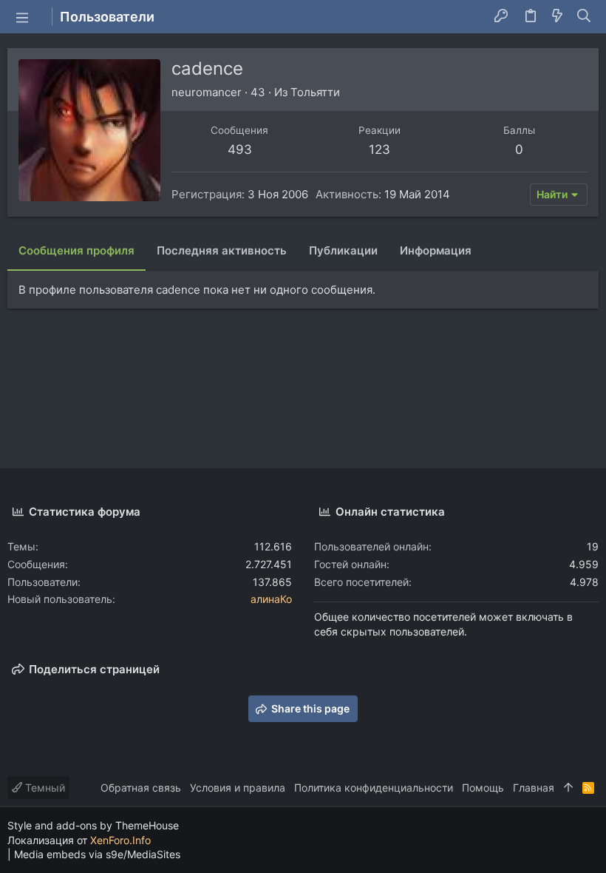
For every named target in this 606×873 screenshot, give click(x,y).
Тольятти (315, 92)
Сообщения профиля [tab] (76, 250)
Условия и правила (237, 787)
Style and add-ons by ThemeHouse (93, 825)
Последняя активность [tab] (222, 250)
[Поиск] (584, 17)
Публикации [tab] (343, 250)
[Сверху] (568, 788)
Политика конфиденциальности (373, 787)
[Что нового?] (557, 17)
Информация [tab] (435, 250)
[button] (22, 17)
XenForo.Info (120, 840)
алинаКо (271, 599)
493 (240, 149)
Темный (43, 787)
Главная (533, 787)
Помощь (483, 787)
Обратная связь (141, 787)
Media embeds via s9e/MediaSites (97, 854)
